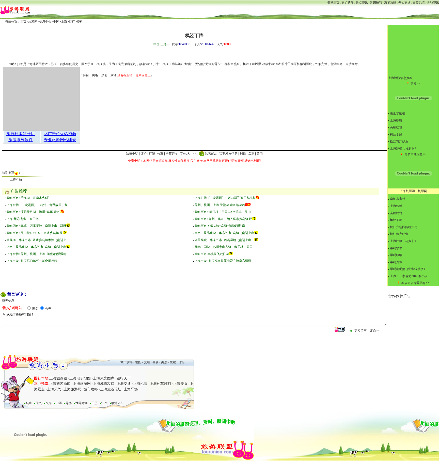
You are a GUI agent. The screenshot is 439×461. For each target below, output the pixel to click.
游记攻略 (390, 2)
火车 (49, 403)
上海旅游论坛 (110, 389)
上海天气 (54, 389)
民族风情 (419, 2)
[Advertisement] (413, 324)
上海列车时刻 (160, 383)
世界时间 (81, 403)
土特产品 (16, 179)
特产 (72, 21)
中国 (56, 21)
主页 (23, 21)
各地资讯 (433, 2)
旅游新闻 (347, 2)
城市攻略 (126, 362)
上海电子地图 (80, 378)
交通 (147, 362)
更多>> (415, 83)
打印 (152, 153)
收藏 (160, 153)
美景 (164, 362)
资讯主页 (333, 2)
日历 (94, 403)
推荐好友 (172, 153)
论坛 (181, 362)
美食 (155, 362)
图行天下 (124, 378)
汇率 (104, 403)
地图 (138, 362)
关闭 (260, 153)
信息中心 (45, 21)
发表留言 (211, 153)
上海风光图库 (103, 378)
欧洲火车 (117, 403)
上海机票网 (407, 191)
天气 (39, 403)
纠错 (243, 153)
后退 (251, 153)
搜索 (172, 362)
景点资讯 (362, 2)
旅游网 (32, 21)
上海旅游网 (82, 383)
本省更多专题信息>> (415, 283)
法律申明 (132, 153)
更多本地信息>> (415, 154)
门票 (59, 403)
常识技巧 (376, 2)
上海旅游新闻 (60, 383)
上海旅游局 (72, 389)
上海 (64, 21)
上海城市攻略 (103, 383)
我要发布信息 (228, 153)
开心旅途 (404, 2)
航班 (29, 403)
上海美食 (180, 383)
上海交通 (124, 383)
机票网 (422, 191)
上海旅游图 (58, 378)
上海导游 (131, 389)
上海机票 (140, 383)
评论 (143, 153)
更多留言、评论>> (366, 330)
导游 (69, 403)
